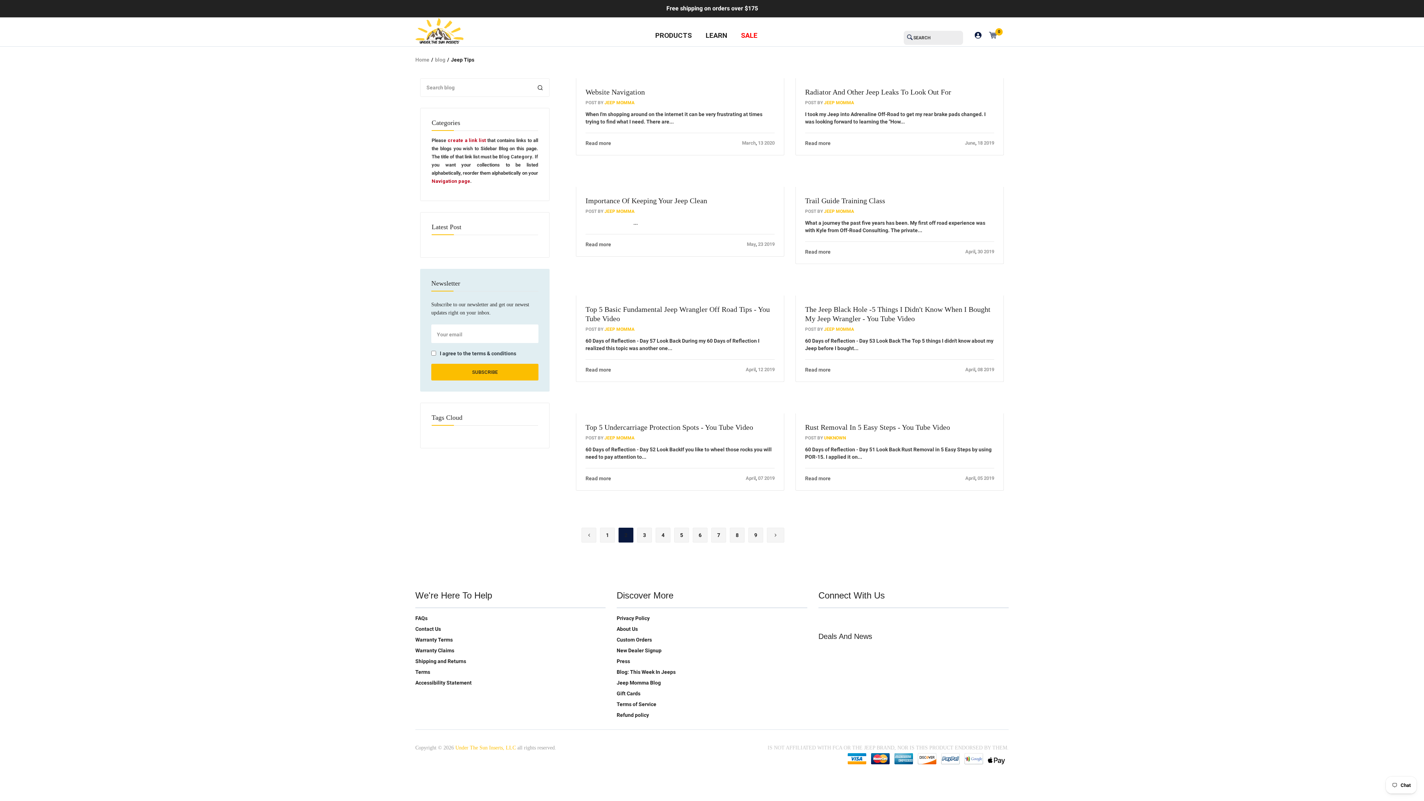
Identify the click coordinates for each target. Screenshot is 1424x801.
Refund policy (633, 715)
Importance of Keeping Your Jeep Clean (646, 201)
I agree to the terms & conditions (478, 353)
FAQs (421, 618)
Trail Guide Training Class (845, 201)
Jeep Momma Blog (639, 683)
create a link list (467, 140)
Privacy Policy (633, 618)
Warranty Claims (434, 650)
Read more (598, 143)
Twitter (824, 620)
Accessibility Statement (443, 683)
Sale (749, 35)
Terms (422, 672)
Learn (716, 35)
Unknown (835, 438)
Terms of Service (636, 704)
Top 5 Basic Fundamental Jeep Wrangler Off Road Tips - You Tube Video (678, 314)
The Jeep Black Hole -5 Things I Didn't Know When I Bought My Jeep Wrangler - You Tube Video (897, 314)
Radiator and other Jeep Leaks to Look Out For (878, 92)
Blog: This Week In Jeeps (646, 672)
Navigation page (451, 181)
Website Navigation (615, 92)
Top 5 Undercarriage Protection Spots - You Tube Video (669, 427)
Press (623, 661)
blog (440, 60)
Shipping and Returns (440, 661)
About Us (627, 629)
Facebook (840, 620)
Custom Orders (634, 640)
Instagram (871, 620)
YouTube (855, 620)
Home (422, 60)
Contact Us (428, 629)
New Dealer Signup (639, 650)
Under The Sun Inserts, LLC (485, 748)
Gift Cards (628, 693)
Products (673, 35)
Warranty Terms (434, 640)
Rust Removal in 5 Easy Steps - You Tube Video (877, 427)
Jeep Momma (619, 102)
